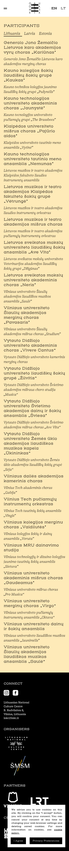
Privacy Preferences (46, 840)
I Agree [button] (18, 840)
